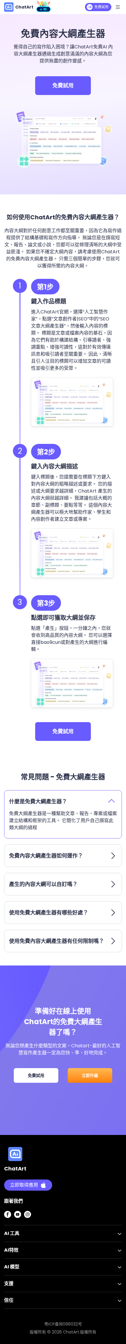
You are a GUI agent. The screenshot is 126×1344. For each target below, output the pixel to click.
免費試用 (63, 85)
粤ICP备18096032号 (63, 1324)
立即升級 (90, 1075)
